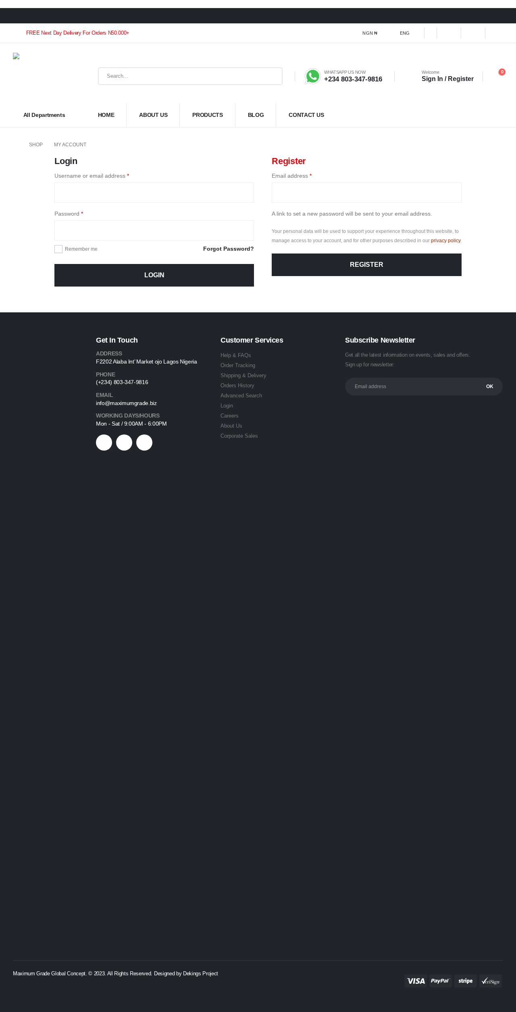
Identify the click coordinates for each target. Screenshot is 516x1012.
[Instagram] (497, 33)
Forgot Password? (228, 248)
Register (366, 264)
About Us (153, 115)
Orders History (237, 385)
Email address (303, 175)
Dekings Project (201, 973)
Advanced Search (241, 396)
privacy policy (445, 240)
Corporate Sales (239, 436)
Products (207, 115)
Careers (230, 416)
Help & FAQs (236, 355)
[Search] (270, 76)
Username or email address (103, 175)
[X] (473, 33)
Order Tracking (238, 365)
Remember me (81, 249)
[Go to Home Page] (15, 145)
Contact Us (306, 115)
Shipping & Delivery (243, 375)
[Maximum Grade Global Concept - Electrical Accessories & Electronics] (38, 76)
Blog (256, 115)
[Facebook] (449, 33)
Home (106, 115)
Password (80, 213)
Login (154, 275)
